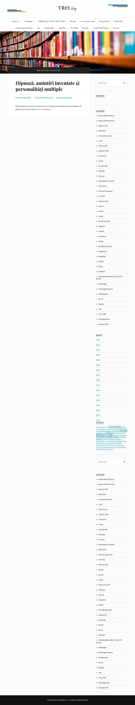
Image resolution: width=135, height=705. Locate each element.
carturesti (123, 447)
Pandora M (103, 251)
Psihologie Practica (106, 289)
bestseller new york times (108, 439)
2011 (98, 415)
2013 (98, 405)
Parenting (102, 256)
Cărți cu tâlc (103, 146)
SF (119, 437)
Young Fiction (104, 21)
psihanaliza (100, 441)
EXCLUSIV (103, 186)
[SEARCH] (124, 83)
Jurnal (101, 216)
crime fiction (116, 447)
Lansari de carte (104, 221)
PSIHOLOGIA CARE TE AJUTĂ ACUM (52, 21)
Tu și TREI (74, 28)
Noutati (85, 28)
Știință (101, 304)
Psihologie (28, 21)
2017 (98, 385)
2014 (98, 400)
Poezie (101, 261)
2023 (98, 355)
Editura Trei (104, 434)
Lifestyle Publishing (106, 431)
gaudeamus (119, 439)
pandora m (124, 435)
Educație (73, 21)
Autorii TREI (118, 21)
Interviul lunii (103, 201)
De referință (103, 166)
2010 (98, 420)
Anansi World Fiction (100, 28)
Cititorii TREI (49, 28)
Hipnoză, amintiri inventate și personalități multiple (47, 86)
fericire (108, 449)
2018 (98, 380)
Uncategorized (65, 98)
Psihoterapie (103, 294)
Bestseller (62, 28)
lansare (112, 441)
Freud (123, 427)
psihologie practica (121, 441)
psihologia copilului (108, 447)
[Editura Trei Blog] (67, 11)
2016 (98, 390)
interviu (106, 427)
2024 (98, 350)
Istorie (101, 206)
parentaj (98, 431)
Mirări (101, 241)
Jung (97, 427)
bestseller (115, 426)
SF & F (101, 299)
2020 (98, 370)
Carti (100, 141)
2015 (98, 395)
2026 (98, 340)
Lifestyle (116, 28)
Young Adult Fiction (100, 429)
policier (123, 433)
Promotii (102, 271)
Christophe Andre (109, 445)
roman (123, 430)
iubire (111, 449)
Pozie (101, 266)
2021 (98, 365)
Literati (101, 231)
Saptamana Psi (100, 445)
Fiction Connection (106, 191)
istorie (98, 449)
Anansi (116, 429)
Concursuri (103, 156)
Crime (101, 161)
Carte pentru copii (87, 21)
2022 (98, 360)
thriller (119, 443)
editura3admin (24, 98)
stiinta (112, 429)
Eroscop (102, 176)
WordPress (61, 700)
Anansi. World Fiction (106, 121)
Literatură (102, 236)
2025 (98, 345)
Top (38, 28)
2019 (98, 375)
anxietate (101, 427)
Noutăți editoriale (105, 246)
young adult (107, 441)
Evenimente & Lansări (24, 28)
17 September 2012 (45, 98)
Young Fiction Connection (102, 443)
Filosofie (102, 196)
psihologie (103, 449)
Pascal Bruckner (113, 443)
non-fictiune (117, 433)
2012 (98, 410)
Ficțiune (15, 21)
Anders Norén (82, 700)
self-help (108, 429)
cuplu (115, 445)
